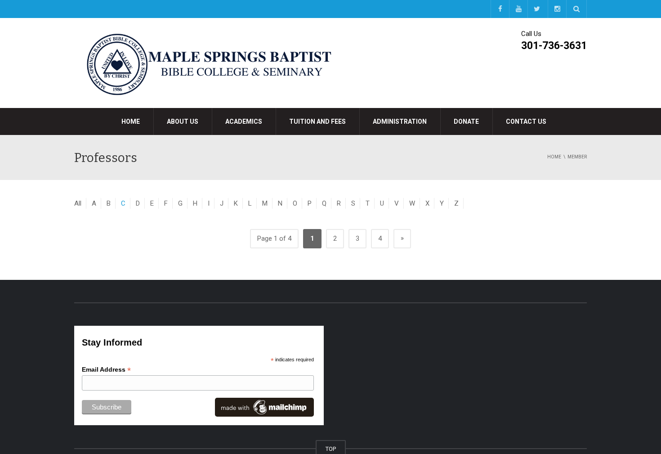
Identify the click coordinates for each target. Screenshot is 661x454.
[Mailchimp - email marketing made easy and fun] (264, 406)
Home (130, 121)
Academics (243, 121)
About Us (182, 121)
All (77, 203)
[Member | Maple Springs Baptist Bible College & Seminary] (209, 62)
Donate (466, 121)
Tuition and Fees (317, 121)
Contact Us (526, 121)
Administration (400, 121)
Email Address (106, 369)
